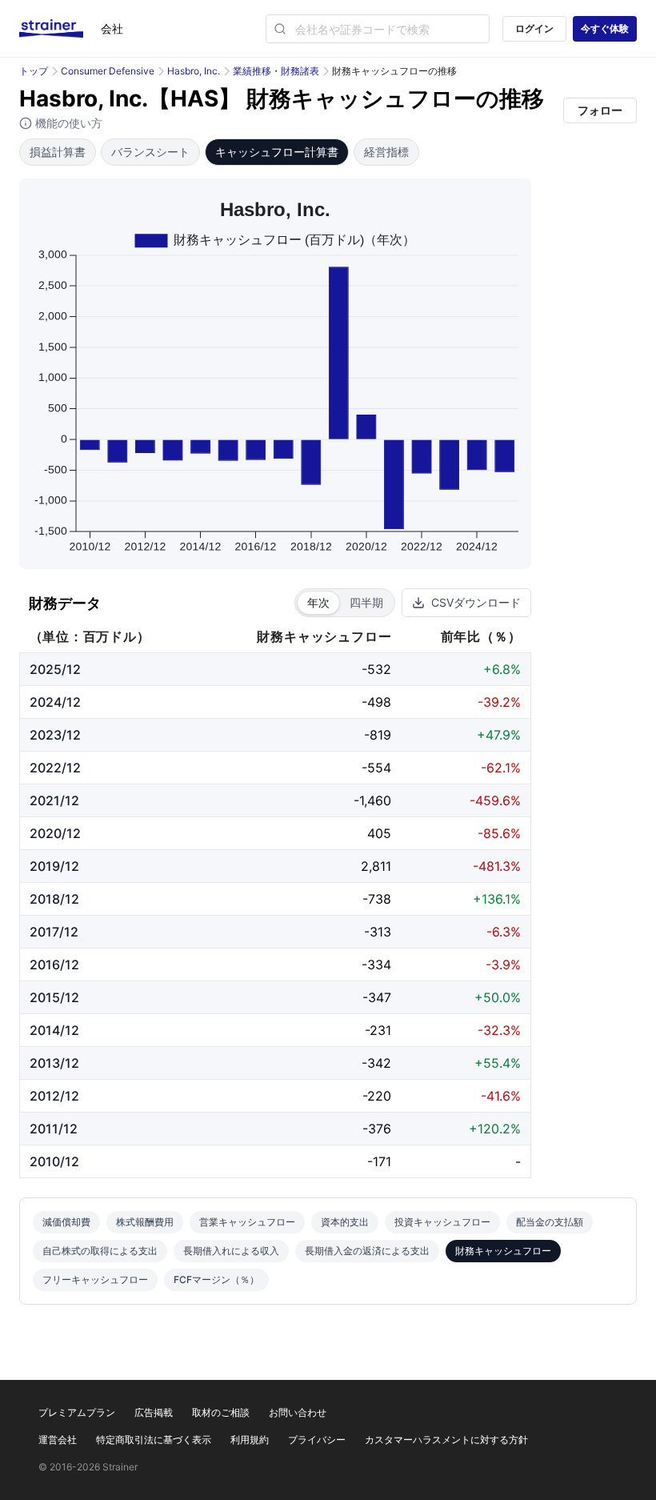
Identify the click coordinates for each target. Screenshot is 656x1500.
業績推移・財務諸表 (276, 71)
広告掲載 (153, 1412)
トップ (33, 71)
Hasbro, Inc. (193, 71)
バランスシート (150, 151)
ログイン (534, 28)
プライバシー (317, 1440)
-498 (376, 702)
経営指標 (386, 151)
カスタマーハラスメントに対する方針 (446, 1440)
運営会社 (57, 1440)
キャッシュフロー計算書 (276, 151)
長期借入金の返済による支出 (367, 1251)
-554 (376, 768)
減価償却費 (66, 1222)
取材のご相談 (221, 1412)
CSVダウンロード (476, 602)
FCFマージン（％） (216, 1279)
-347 (376, 997)
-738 (376, 899)
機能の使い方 (67, 123)
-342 (376, 1063)
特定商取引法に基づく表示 (153, 1440)
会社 (112, 28)
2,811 (376, 866)
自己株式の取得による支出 (100, 1251)
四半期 (366, 602)
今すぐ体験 (605, 28)
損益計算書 (58, 151)
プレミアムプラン (76, 1412)
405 (379, 833)
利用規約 (249, 1440)
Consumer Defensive (107, 71)
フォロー (600, 110)
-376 (376, 1129)
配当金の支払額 (549, 1222)
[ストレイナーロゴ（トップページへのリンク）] (60, 29)
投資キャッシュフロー (442, 1222)
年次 (318, 602)
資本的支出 (345, 1222)
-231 (378, 1030)
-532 (376, 669)
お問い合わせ (297, 1412)
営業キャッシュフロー (247, 1222)
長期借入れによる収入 (231, 1251)
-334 (376, 965)
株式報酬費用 (145, 1222)
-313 (377, 932)
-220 (376, 1096)
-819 (377, 735)
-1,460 (372, 800)
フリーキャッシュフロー (95, 1279)
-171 (379, 1161)
